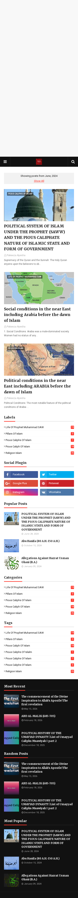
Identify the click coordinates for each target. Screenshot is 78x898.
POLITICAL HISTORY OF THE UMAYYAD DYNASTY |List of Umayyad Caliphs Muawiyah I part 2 (47, 737)
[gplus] (21, 483)
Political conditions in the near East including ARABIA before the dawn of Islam (37, 386)
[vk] (57, 492)
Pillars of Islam (39, 433)
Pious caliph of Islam (40, 446)
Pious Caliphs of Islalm (39, 652)
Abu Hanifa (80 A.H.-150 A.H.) (40, 541)
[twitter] (57, 474)
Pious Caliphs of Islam (39, 440)
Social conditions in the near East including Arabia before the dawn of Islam (37, 315)
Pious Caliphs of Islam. (39, 664)
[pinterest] (57, 483)
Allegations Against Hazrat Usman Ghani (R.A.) (45, 560)
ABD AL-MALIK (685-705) (38, 716)
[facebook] (21, 474)
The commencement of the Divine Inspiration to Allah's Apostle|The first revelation (44, 700)
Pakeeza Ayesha (16, 255)
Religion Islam (40, 452)
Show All (39, 180)
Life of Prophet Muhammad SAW (40, 427)
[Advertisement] (39, 39)
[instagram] (21, 492)
